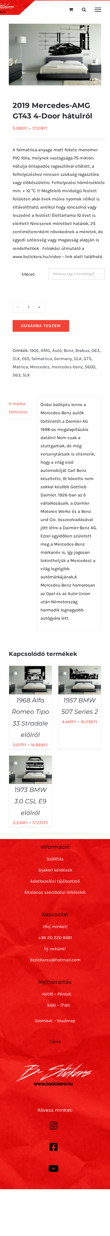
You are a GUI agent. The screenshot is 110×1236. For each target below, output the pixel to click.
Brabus (82, 350)
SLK (26, 375)
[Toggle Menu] (98, 10)
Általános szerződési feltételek (55, 892)
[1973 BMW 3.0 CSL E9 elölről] (30, 759)
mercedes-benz (67, 366)
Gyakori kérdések (55, 870)
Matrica (20, 366)
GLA (78, 358)
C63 (95, 350)
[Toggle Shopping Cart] (71, 9)
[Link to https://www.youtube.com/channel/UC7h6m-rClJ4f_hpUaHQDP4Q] (54, 1169)
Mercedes (40, 366)
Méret (28, 274)
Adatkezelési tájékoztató (55, 881)
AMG (45, 350)
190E (34, 350)
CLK (16, 358)
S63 (17, 375)
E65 (25, 358)
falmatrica (41, 358)
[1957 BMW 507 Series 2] (79, 670)
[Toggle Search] (84, 9)
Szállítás (55, 859)
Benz (68, 350)
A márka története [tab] (18, 408)
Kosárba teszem (41, 325)
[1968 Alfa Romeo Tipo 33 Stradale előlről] (30, 670)
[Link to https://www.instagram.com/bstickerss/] (54, 1126)
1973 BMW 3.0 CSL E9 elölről (30, 801)
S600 (90, 366)
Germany (63, 358)
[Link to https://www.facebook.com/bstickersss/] (54, 1147)
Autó (57, 350)
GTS (88, 358)
